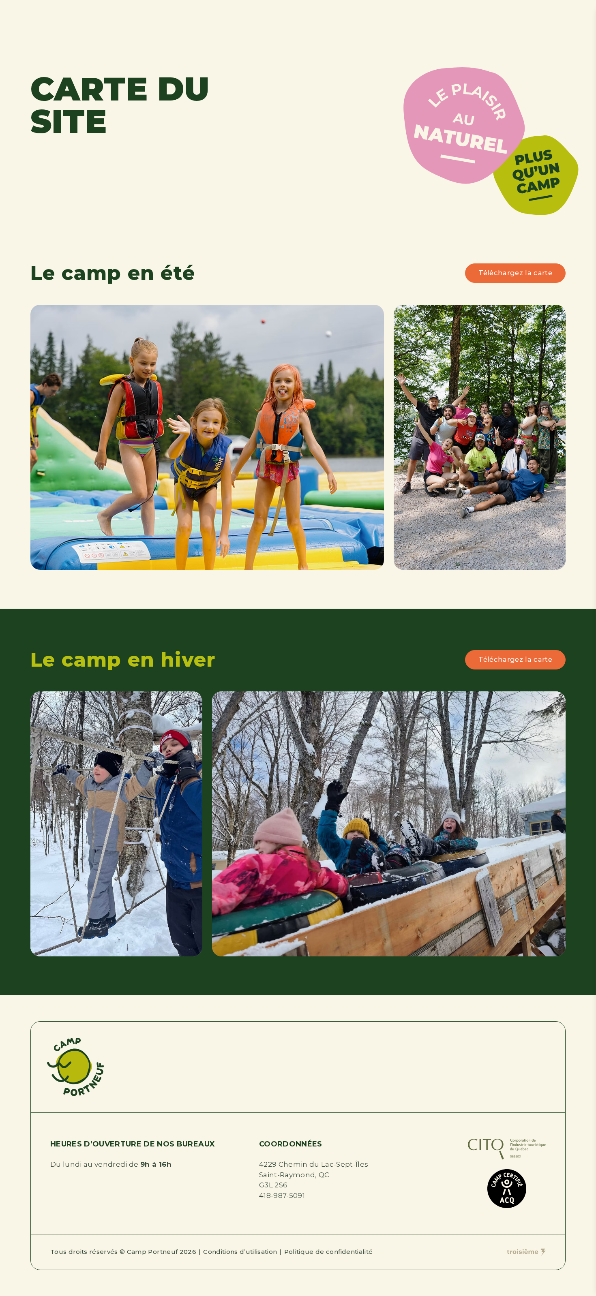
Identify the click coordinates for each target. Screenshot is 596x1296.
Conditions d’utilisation (240, 1251)
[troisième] (526, 1252)
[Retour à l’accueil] (75, 1067)
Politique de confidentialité (328, 1251)
